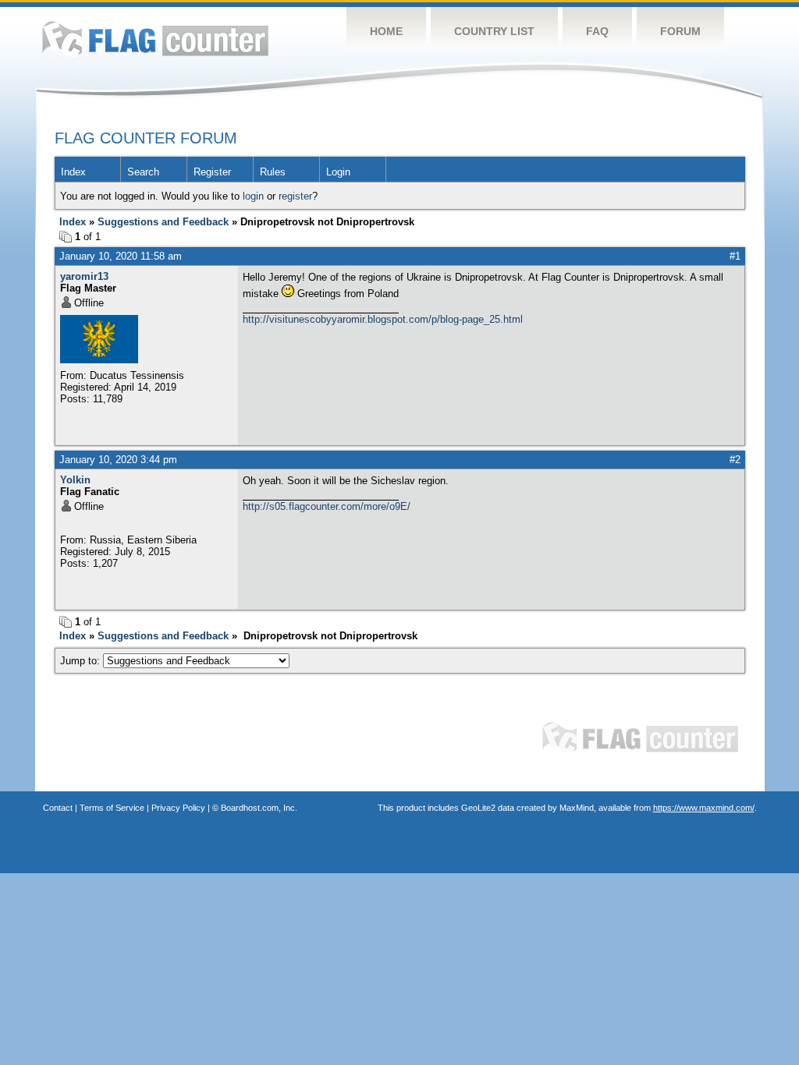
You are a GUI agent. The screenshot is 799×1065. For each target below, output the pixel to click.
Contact (58, 807)
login (253, 196)
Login (338, 172)
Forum (680, 31)
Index (73, 172)
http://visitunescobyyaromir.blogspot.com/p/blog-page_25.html (383, 319)
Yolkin (75, 480)
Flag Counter (155, 38)
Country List (494, 31)
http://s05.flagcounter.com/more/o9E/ (326, 506)
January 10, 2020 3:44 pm (118, 459)
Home (386, 31)
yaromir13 (84, 276)
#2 (735, 459)
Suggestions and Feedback (163, 222)
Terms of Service (112, 807)
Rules (273, 172)
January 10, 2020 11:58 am (120, 256)
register (295, 196)
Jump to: (81, 661)
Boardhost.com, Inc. (259, 807)
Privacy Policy (178, 807)
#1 (735, 256)
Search (143, 172)
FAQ (597, 31)
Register (212, 172)
